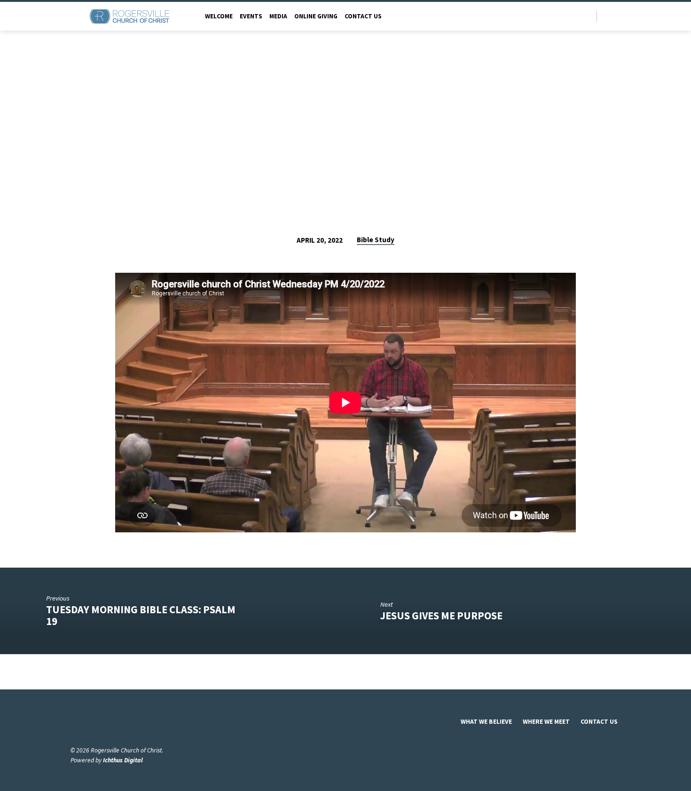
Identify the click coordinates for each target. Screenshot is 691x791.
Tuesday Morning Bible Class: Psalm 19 (141, 615)
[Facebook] (607, 15)
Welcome (219, 16)
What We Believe (486, 722)
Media (278, 16)
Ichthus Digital (123, 760)
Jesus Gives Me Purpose (441, 615)
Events (251, 16)
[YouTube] (616, 15)
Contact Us (363, 16)
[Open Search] (589, 16)
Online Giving (316, 16)
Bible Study (375, 239)
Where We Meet (546, 722)
